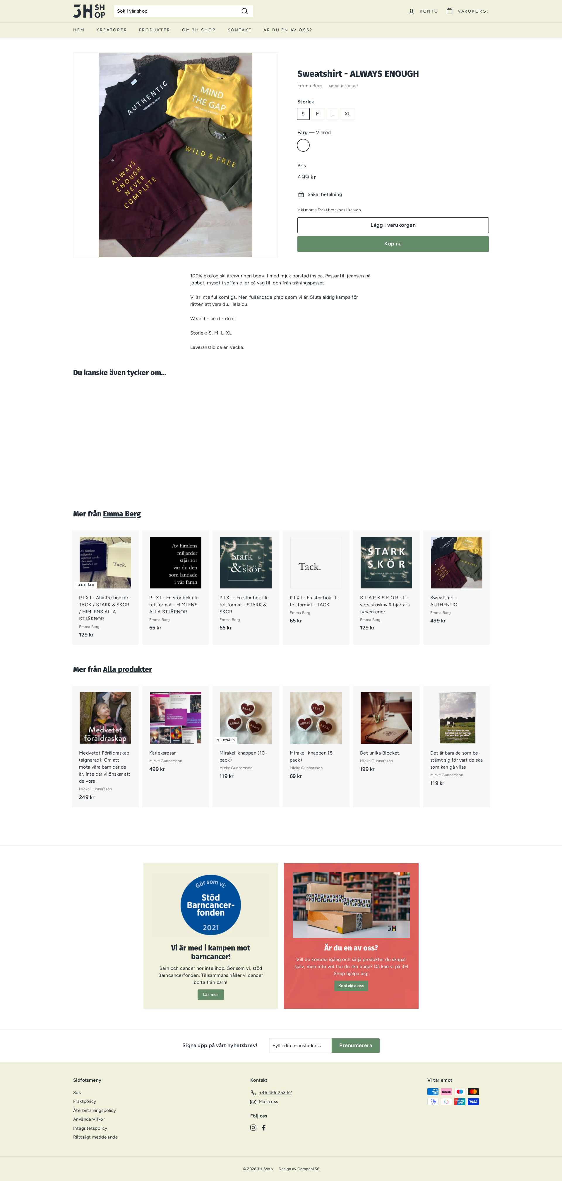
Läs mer (210, 994)
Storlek (305, 102)
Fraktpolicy (84, 1101)
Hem (79, 30)
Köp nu (393, 243)
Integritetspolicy (90, 1128)
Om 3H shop (199, 30)
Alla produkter (127, 669)
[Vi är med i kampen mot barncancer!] (210, 905)
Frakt (322, 209)
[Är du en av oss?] (351, 905)
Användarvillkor (89, 1119)
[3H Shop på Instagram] (253, 1127)
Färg (314, 132)
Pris (301, 165)
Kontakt (239, 30)
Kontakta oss (351, 985)
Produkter (154, 30)
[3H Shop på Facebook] (264, 1127)
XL (347, 114)
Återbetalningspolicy (94, 1110)
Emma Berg (310, 85)
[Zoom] (175, 155)
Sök (77, 1092)
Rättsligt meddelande (95, 1137)
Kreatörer (111, 30)
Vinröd (303, 145)
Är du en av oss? (288, 30)
